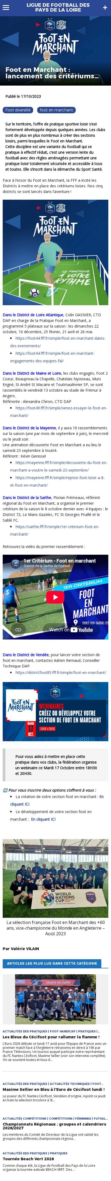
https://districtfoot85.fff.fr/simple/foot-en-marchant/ (61, 672)
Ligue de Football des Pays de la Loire (58, 7)
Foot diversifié (17, 110)
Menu (8, 7)
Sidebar (105, 7)
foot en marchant (56, 110)
